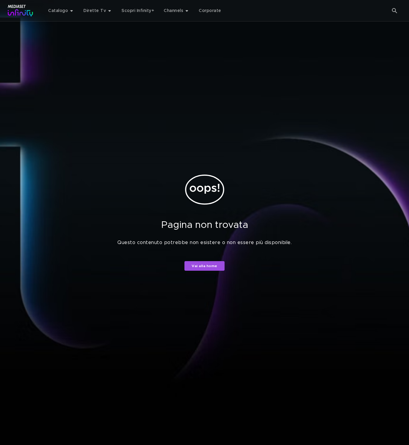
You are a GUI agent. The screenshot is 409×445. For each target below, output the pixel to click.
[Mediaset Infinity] (20, 10)
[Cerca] (394, 10)
